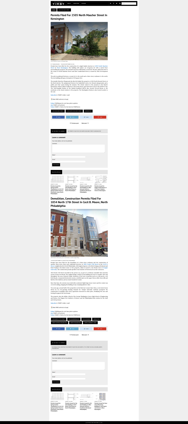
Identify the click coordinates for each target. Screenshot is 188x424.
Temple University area (90, 322)
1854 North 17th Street (91, 264)
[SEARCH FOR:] (129, 3)
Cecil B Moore (86, 319)
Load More (79, 416)
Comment (54, 143)
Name (53, 155)
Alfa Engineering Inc (74, 319)
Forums (83, 3)
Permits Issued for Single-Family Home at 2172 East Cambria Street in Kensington (101, 188)
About (69, 3)
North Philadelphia (76, 322)
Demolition (97, 319)
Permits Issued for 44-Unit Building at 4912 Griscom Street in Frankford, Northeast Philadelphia (86, 189)
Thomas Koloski (56, 64)
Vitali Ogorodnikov (70, 260)
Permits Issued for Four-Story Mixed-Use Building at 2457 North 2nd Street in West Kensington (101, 406)
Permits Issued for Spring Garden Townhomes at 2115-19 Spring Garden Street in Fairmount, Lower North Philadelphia (57, 189)
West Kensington (62, 68)
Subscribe (76, 3)
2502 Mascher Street (57, 111)
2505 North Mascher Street (74, 111)
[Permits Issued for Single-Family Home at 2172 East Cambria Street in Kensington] (101, 182)
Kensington (88, 111)
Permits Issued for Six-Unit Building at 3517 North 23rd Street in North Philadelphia (71, 188)
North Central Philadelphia (59, 322)
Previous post (75, 123)
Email (53, 159)
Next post (84, 123)
